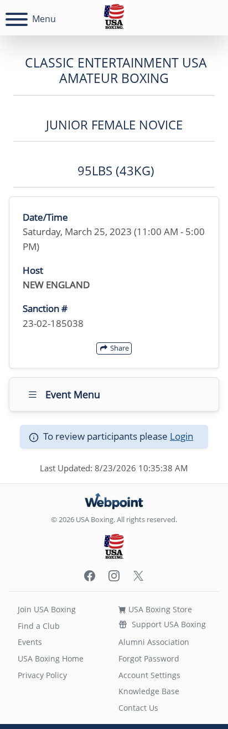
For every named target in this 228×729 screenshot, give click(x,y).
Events (30, 642)
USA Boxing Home (51, 658)
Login (181, 436)
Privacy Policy (42, 675)
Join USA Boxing (47, 609)
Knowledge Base (148, 691)
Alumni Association (153, 642)
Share (118, 348)
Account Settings (149, 675)
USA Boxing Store (159, 609)
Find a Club (39, 626)
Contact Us (138, 707)
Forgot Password (148, 658)
